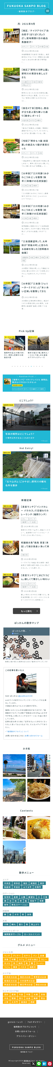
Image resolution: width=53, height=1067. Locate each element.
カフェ (22, 959)
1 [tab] (12, 366)
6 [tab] (25, 366)
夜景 (42, 900)
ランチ (7, 955)
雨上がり (35, 924)
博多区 (17, 883)
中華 (14, 959)
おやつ (27, 955)
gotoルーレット (15, 1022)
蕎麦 (15, 967)
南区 (25, 883)
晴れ (14, 924)
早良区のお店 (10, 984)
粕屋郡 (7, 887)
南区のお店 (25, 977)
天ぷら (7, 963)
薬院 (14, 994)
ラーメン (40, 963)
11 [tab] (39, 366)
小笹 (6, 1002)
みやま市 (27, 887)
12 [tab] (42, 366)
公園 (23, 897)
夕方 (17, 914)
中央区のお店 (10, 977)
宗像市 (38, 887)
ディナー (17, 955)
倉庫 (16, 897)
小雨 (6, 924)
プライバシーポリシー (26, 1036)
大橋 (36, 994)
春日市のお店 (26, 984)
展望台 (31, 897)
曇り (21, 924)
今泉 (21, 994)
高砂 (6, 994)
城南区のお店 (10, 980)
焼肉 (20, 963)
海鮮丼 (32, 967)
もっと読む (26, 611)
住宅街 (7, 897)
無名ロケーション (20, 904)
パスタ (23, 967)
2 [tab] (15, 366)
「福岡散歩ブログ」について (17, 731)
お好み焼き (33, 959)
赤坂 (43, 994)
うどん (7, 967)
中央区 (7, 883)
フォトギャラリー (34, 1022)
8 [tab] (31, 366)
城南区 (34, 883)
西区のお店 (41, 984)
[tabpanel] (14, 347)
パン (35, 955)
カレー (44, 959)
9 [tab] (34, 366)
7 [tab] (28, 366)
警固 (14, 998)
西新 (33, 1002)
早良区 (17, 887)
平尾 (28, 994)
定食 (42, 955)
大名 (6, 998)
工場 (45, 897)
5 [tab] (23, 366)
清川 (21, 998)
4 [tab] (20, 366)
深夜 (29, 914)
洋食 (6, 959)
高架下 (33, 900)
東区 (42, 883)
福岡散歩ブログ (29, 1061)
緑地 (6, 904)
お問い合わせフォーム (34, 735)
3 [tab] (17, 366)
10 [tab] (36, 366)
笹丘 (43, 998)
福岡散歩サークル (12, 934)
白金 (28, 998)
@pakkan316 (25, 696)
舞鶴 (36, 998)
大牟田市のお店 (27, 980)
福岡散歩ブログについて (25, 1026)
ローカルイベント (32, 934)
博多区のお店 (40, 977)
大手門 (15, 1002)
